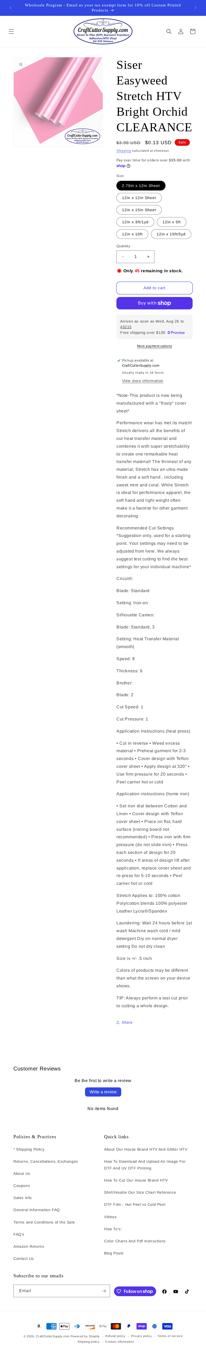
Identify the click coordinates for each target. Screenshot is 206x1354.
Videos (110, 1217)
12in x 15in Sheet (139, 210)
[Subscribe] (104, 1291)
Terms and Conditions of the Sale (44, 1222)
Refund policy (115, 1336)
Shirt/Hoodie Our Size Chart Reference (140, 1192)
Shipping (123, 151)
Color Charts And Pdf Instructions (135, 1241)
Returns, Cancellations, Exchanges (45, 1161)
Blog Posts (114, 1253)
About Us (21, 1173)
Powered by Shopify (85, 1336)
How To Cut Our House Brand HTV (136, 1180)
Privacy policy (141, 1336)
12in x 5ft (172, 222)
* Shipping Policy (28, 1149)
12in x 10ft (132, 234)
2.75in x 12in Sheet (141, 185)
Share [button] (127, 1022)
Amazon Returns (28, 1246)
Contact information (119, 1341)
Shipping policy (89, 1341)
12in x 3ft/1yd (135, 222)
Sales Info (22, 1198)
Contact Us (23, 1258)
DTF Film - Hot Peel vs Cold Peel (134, 1204)
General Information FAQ (36, 1210)
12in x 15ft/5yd (171, 234)
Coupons (21, 1185)
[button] (11, 31)
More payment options (154, 346)
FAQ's (18, 1234)
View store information (142, 381)
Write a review (103, 1092)
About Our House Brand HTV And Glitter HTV (145, 1149)
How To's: (113, 1229)
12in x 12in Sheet (139, 198)
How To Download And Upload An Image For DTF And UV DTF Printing (145, 1164)
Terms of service (169, 1336)
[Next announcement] (195, 8)
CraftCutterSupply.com (52, 1336)
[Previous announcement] (10, 8)
